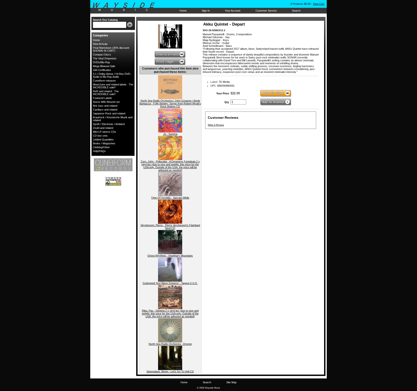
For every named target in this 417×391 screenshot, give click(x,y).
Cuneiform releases (104, 80)
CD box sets (100, 135)
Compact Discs (102, 54)
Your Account (232, 10)
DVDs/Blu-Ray (101, 62)
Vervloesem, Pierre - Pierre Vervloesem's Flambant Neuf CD (170, 227)
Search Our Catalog (105, 19)
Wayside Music (126, 7)
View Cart (318, 3)
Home (183, 10)
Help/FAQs (99, 151)
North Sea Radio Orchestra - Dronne (170, 343)
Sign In (206, 10)
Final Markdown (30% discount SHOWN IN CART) (111, 49)
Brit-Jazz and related (105, 105)
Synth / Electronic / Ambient (109, 124)
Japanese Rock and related (109, 113)
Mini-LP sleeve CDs (104, 131)
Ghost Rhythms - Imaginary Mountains (170, 255)
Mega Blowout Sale (104, 66)
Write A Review (216, 125)
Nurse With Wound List (106, 101)
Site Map (231, 382)
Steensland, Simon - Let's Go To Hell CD (170, 371)
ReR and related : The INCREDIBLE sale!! (106, 93)
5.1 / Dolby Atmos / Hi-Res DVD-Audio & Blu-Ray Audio (112, 75)
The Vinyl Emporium (104, 58)
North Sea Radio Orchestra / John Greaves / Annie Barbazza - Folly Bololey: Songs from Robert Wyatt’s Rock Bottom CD (170, 103)
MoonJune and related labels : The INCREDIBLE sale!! (113, 86)
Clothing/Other (101, 147)
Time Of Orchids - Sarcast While (170, 197)
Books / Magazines (104, 143)
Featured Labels (102, 98)
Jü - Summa (170, 134)
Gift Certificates (102, 70)
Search (296, 10)
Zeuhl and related (103, 127)
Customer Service (266, 10)
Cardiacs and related (105, 109)
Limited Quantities (103, 139)
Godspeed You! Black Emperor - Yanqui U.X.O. (170, 283)
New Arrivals (100, 43)
